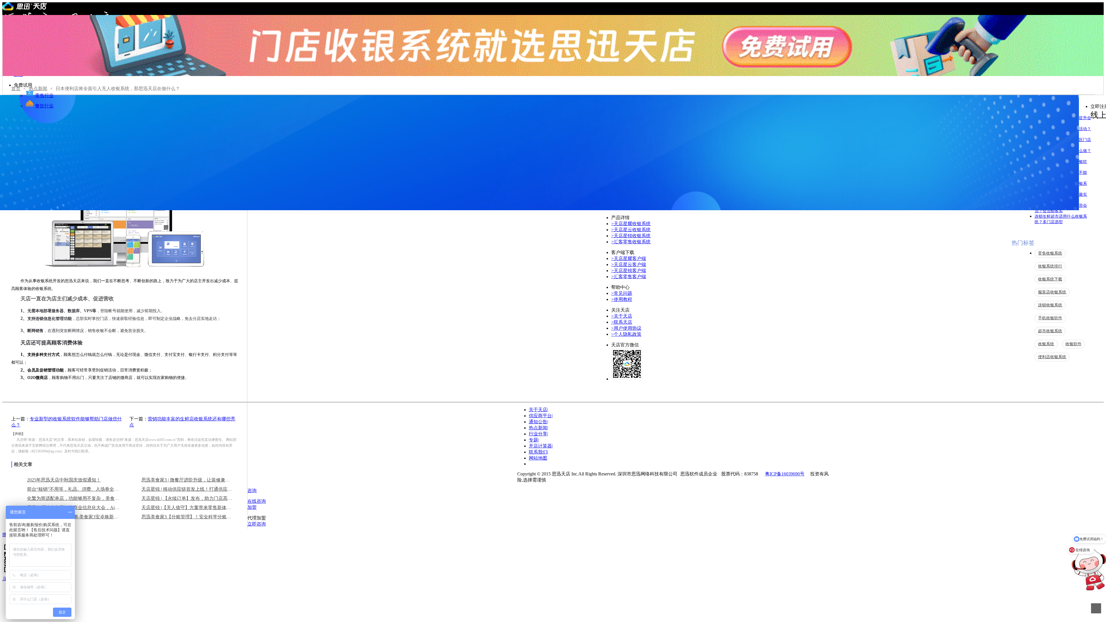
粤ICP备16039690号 (784, 473)
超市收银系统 (1050, 331)
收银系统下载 (1050, 279)
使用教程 (621, 299)
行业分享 (538, 433)
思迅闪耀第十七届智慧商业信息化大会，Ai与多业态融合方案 (89, 507)
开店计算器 (541, 445)
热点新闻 (538, 427)
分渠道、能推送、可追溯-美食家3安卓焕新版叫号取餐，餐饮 (89, 516)
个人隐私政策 (626, 334)
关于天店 (621, 316)
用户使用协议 (626, 328)
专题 (534, 439)
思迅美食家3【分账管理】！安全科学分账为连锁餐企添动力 (202, 516)
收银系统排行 (1050, 266)
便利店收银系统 (1052, 357)
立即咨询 (256, 524)
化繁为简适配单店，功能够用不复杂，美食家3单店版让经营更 (90, 498)
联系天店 (621, 322)
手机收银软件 (1050, 318)
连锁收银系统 (1050, 305)
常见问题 (621, 293)
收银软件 (1073, 344)
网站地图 (538, 458)
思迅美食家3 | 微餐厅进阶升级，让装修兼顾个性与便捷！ (199, 479)
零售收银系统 (1050, 253)
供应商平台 (541, 415)
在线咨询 (256, 501)
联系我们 (538, 452)
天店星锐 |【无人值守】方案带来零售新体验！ (188, 507)
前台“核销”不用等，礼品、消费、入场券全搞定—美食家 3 (86, 489)
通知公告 (538, 421)
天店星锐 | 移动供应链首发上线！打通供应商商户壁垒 (196, 489)
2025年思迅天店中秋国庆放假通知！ (64, 479)
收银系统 (1046, 344)
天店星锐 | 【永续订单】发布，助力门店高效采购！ (193, 498)
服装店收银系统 (1052, 292)
